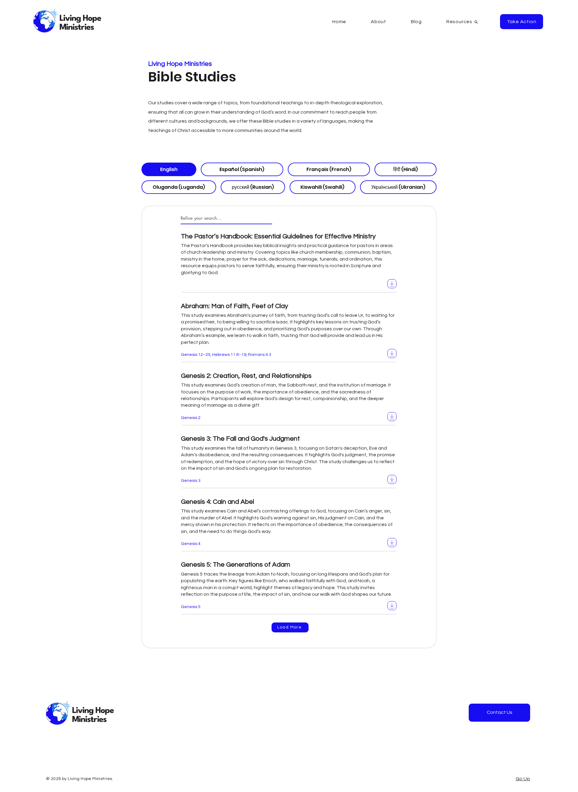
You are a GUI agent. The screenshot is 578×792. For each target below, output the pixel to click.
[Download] (391, 283)
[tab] (168, 169)
